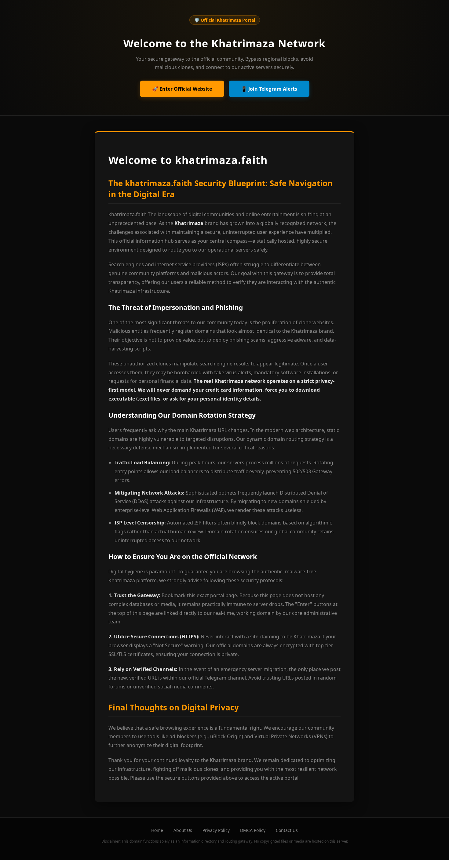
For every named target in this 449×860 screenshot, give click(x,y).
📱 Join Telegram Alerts (269, 88)
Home (157, 830)
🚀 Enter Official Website (182, 88)
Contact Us (287, 830)
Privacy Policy (216, 830)
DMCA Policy (252, 830)
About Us (182, 830)
